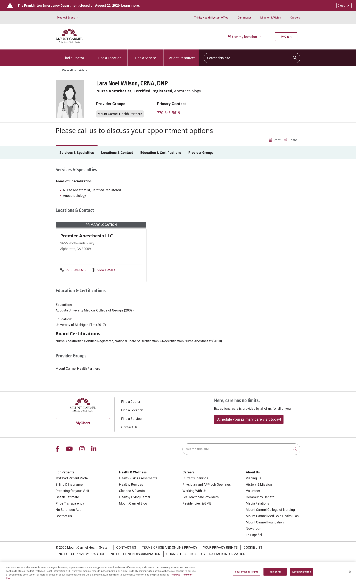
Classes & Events (132, 491)
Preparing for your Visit (72, 491)
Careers (295, 17)
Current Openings (195, 478)
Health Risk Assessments (138, 478)
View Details (106, 270)
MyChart (286, 36)
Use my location (244, 37)
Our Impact (244, 17)
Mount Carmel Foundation (265, 522)
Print (277, 140)
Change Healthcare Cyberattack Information (206, 554)
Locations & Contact (117, 153)
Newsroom (254, 528)
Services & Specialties (76, 153)
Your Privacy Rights (220, 547)
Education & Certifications (160, 153)
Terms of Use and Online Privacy (169, 547)
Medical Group (66, 17)
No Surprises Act (68, 510)
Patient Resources (181, 57)
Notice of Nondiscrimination (136, 554)
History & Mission (259, 484)
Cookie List (252, 547)
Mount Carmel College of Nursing (270, 510)
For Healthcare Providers (200, 497)
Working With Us (194, 491)
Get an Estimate (67, 497)
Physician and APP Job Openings (206, 484)
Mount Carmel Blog (133, 503)
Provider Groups (200, 153)
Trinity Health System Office (211, 17)
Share (292, 140)
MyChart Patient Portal (72, 478)
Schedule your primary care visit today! (249, 419)
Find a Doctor (73, 57)
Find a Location (109, 57)
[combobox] (252, 58)
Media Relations (257, 503)
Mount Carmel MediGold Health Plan (272, 516)
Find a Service (145, 57)
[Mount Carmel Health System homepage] (69, 42)
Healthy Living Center (134, 497)
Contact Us (129, 427)
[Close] (350, 572)
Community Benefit (260, 497)
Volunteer (253, 491)
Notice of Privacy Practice (82, 554)
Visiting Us (253, 478)
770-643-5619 (168, 112)
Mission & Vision (270, 17)
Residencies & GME (196, 503)
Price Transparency (70, 503)
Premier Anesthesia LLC (86, 236)
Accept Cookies (301, 571)
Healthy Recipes (131, 484)
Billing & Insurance (69, 484)
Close (341, 5)
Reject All (275, 571)
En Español (254, 535)
